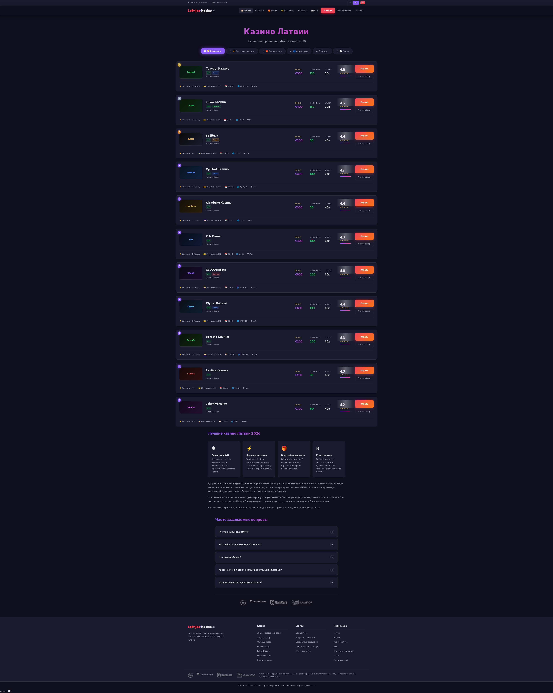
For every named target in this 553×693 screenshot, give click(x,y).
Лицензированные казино (269, 633)
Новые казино (264, 655)
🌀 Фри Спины (300, 51)
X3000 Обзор (263, 637)
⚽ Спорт (344, 51)
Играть (364, 68)
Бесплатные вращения (307, 642)
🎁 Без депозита (273, 51)
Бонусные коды (303, 651)
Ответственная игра (344, 651)
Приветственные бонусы (308, 646)
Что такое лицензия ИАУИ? (276, 532)
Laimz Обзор (263, 646)
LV (350, 3)
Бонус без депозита (305, 637)
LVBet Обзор (263, 651)
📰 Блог (315, 10)
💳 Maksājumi (287, 10)
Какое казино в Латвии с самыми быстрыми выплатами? (276, 570)
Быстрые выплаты (266, 660)
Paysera (337, 637)
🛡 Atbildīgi (302, 10)
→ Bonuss (327, 10)
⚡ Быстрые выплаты (243, 51)
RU (356, 3)
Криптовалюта (341, 642)
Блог (336, 646)
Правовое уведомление (274, 685)
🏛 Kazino (259, 10)
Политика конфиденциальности (300, 685)
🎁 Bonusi (272, 10)
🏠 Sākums (246, 10)
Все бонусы (301, 633)
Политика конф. (341, 660)
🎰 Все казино (214, 51)
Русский (359, 10)
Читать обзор (212, 76)
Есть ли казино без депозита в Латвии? (276, 582)
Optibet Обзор (264, 642)
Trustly (337, 633)
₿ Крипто (323, 51)
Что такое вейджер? (276, 557)
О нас (336, 655)
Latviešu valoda (344, 10)
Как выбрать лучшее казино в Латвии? (276, 544)
